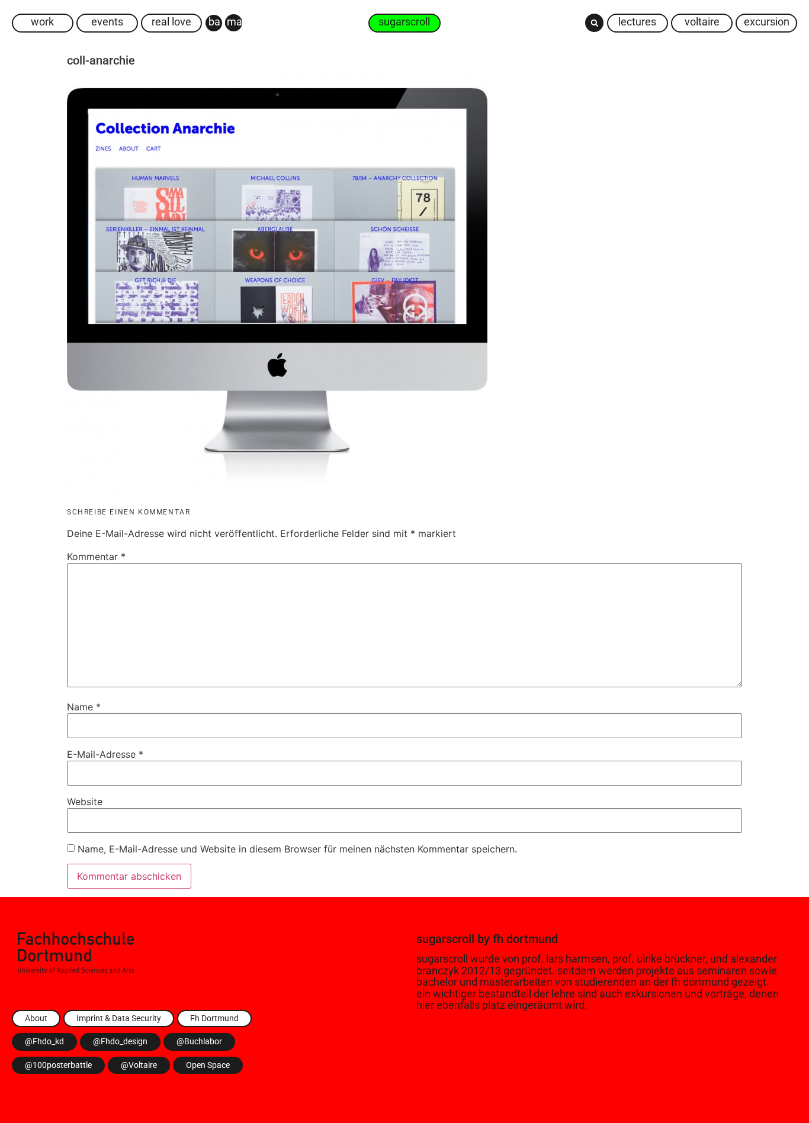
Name (84, 707)
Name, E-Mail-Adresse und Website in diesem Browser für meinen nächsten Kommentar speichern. (297, 849)
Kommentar (96, 556)
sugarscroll (445, 939)
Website (84, 801)
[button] (594, 23)
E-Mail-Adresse (105, 754)
